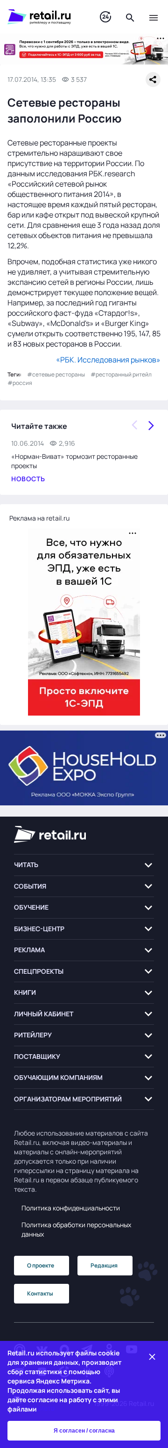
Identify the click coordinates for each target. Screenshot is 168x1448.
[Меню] (154, 16)
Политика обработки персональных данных (76, 1229)
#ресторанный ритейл (121, 374)
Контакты (40, 1293)
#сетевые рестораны (56, 374)
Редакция (104, 1265)
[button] (84, 865)
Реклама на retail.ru (39, 518)
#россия (19, 383)
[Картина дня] (105, 17)
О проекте (40, 1265)
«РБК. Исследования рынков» (108, 360)
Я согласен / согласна (84, 1430)
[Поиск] (130, 16)
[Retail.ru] (44, 16)
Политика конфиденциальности (70, 1207)
